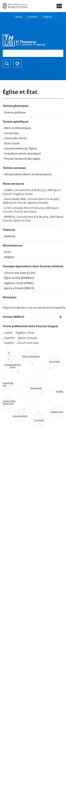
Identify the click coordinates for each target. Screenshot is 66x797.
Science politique (15, 112)
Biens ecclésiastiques (17, 128)
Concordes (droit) (15, 138)
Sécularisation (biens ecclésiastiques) (28, 174)
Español (32, 16)
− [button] (9, 360)
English (47, 16)
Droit (7, 252)
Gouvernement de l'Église (20, 148)
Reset (18, 64)
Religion (9, 257)
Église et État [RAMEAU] (19, 278)
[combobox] (33, 53)
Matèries (9, 236)
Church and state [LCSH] (19, 273)
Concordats (11, 133)
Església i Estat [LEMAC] (19, 283)
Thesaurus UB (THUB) (24, 40)
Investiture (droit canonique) (22, 153)
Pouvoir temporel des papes (22, 158)
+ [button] (9, 353)
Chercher (7, 64)
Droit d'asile (12, 143)
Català (18, 16)
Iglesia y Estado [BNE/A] (19, 288)
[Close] (59, 6)
